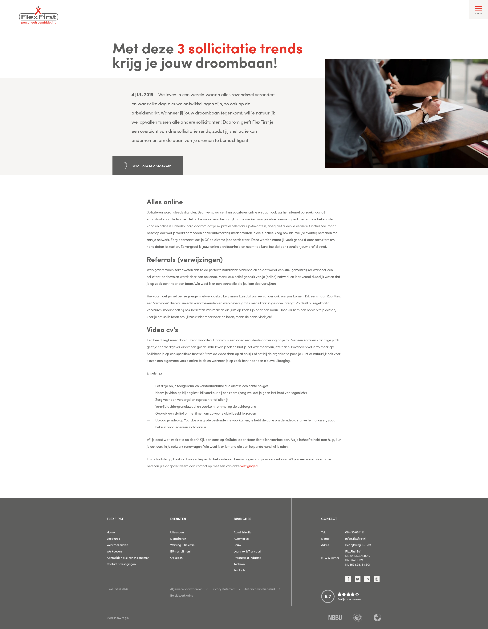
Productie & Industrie (247, 557)
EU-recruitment (180, 551)
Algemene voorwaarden (186, 589)
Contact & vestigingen (121, 564)
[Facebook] (348, 579)
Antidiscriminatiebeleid (259, 589)
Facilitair (239, 570)
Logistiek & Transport (247, 551)
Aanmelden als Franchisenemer (128, 557)
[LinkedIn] (367, 579)
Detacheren (178, 538)
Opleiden (176, 557)
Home (111, 532)
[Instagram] (377, 579)
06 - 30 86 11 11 (354, 532)
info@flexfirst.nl (355, 538)
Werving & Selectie (182, 545)
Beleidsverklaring (181, 595)
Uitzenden (177, 532)
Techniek (239, 564)
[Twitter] (357, 579)
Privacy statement (223, 589)
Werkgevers (114, 551)
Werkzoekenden (117, 545)
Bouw (237, 545)
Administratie (242, 532)
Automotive (241, 538)
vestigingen (248, 465)
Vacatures (113, 538)
